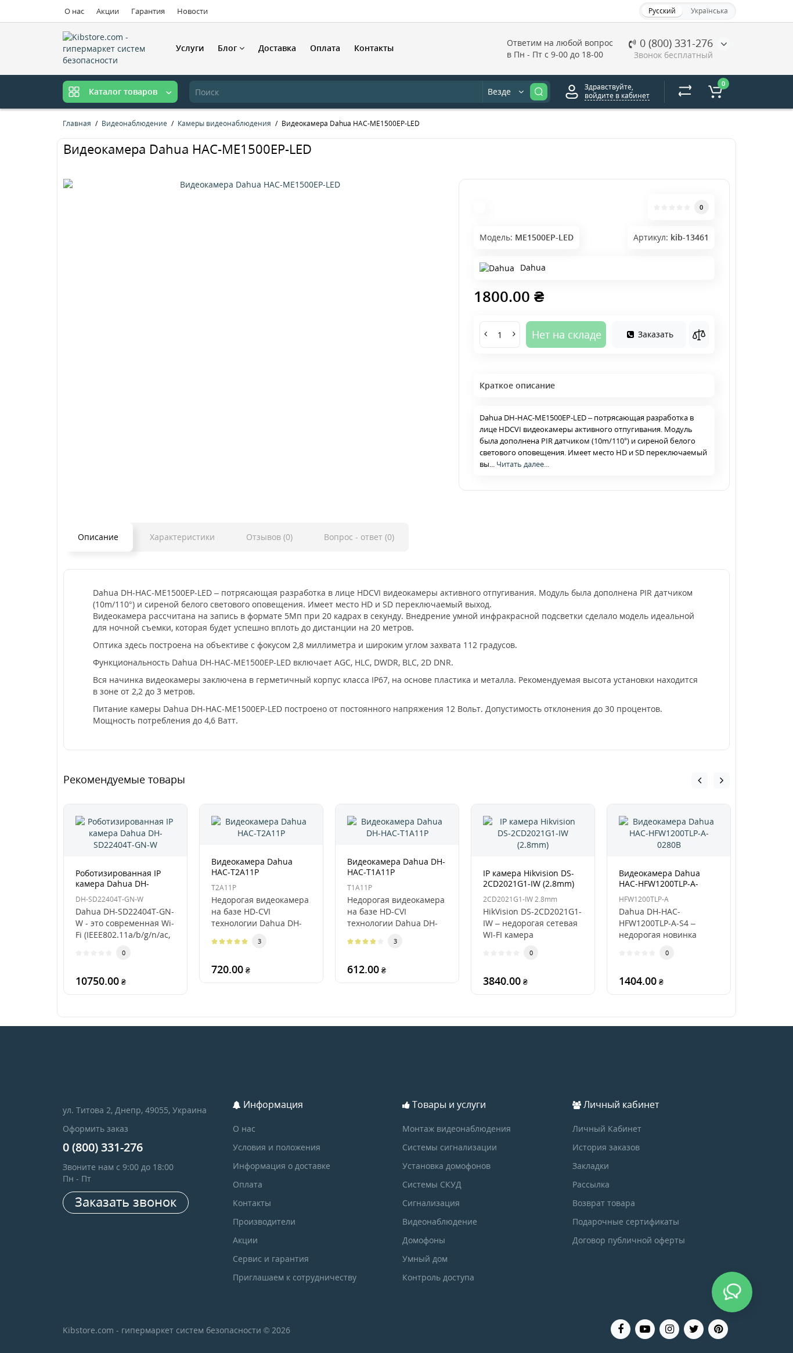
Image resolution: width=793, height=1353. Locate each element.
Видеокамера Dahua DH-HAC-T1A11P (396, 866)
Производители (264, 1221)
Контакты (374, 47)
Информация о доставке (281, 1165)
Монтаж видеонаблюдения (456, 1128)
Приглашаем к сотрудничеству (294, 1277)
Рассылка (591, 1184)
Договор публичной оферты (628, 1240)
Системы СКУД (432, 1184)
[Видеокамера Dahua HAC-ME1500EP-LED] (255, 184)
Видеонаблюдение (439, 1221)
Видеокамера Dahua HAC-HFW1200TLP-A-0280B (659, 883)
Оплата (325, 47)
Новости (192, 11)
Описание (98, 536)
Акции (107, 11)
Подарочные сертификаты (625, 1221)
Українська (709, 11)
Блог (228, 47)
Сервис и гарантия (271, 1258)
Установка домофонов (446, 1165)
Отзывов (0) (269, 536)
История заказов (606, 1147)
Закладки (590, 1165)
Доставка (277, 47)
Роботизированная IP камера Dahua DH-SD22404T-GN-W (118, 883)
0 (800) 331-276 (675, 43)
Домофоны (423, 1240)
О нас (74, 11)
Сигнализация (431, 1202)
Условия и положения (276, 1147)
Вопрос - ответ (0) (359, 536)
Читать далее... (522, 464)
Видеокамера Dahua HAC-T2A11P (252, 866)
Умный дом (425, 1258)
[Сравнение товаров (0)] (685, 92)
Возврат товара (603, 1202)
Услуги (190, 47)
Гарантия (148, 11)
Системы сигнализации (449, 1147)
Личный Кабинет (606, 1128)
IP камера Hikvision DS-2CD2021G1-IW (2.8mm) (528, 878)
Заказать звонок (125, 1201)
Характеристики (182, 536)
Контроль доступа (438, 1277)
